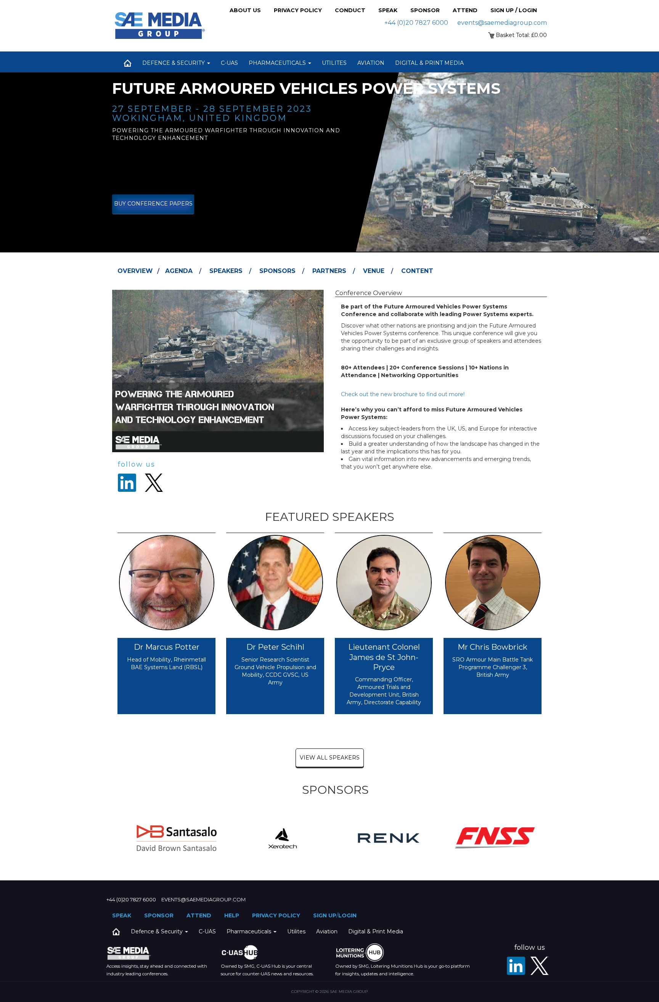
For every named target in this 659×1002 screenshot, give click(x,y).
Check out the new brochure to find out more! (403, 394)
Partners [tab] (329, 271)
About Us (245, 10)
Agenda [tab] (179, 271)
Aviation (370, 62)
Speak (387, 10)
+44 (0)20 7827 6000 (416, 22)
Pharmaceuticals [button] (278, 62)
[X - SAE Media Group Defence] (539, 966)
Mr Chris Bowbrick (492, 647)
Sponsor (425, 10)
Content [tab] (417, 271)
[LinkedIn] (516, 966)
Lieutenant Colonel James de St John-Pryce (384, 657)
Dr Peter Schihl (275, 647)
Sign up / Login (513, 10)
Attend (465, 10)
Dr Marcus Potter (166, 647)
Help (231, 915)
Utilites (334, 62)
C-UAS (229, 62)
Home (127, 63)
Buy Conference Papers (153, 203)
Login (347, 915)
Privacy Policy (298, 10)
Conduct (350, 10)
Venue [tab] (373, 271)
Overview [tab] (135, 271)
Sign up (324, 915)
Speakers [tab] (226, 271)
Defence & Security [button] (174, 62)
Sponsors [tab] (277, 271)
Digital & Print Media (429, 62)
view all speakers (330, 757)
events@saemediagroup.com (502, 22)
